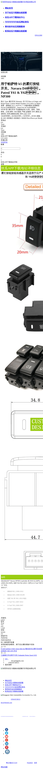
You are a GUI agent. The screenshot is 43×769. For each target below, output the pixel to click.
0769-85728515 (15, 699)
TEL (6, 663)
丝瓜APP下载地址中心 (15, 17)
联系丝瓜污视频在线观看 (16, 31)
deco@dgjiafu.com (6, 702)
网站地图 (4, 767)
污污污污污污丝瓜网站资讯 (17, 22)
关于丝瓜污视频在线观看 (16, 13)
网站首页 (9, 8)
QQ (7, 659)
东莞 (35, 763)
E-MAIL (8, 661)
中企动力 (30, 763)
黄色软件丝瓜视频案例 (15, 26)
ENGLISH (38, 35)
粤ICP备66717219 (11, 763)
